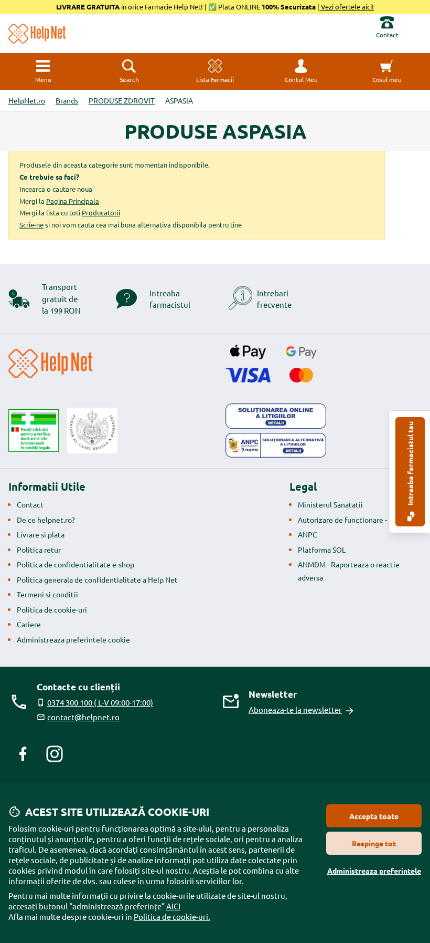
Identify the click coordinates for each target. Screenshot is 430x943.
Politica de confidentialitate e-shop (75, 564)
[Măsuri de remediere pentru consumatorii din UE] (275, 416)
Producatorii (101, 212)
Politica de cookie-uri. (172, 916)
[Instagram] (54, 754)
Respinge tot (374, 843)
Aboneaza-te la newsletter (295, 709)
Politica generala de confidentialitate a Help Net (97, 579)
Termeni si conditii (47, 594)
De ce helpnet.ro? (46, 519)
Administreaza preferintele (374, 870)
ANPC (307, 534)
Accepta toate (374, 816)
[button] (301, 71)
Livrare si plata (40, 534)
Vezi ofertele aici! (346, 6)
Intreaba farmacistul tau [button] (410, 464)
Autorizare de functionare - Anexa (353, 519)
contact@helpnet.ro (83, 717)
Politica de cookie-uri (52, 609)
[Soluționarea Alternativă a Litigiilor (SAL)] (275, 445)
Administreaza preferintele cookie (73, 639)
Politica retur (39, 549)
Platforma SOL (322, 549)
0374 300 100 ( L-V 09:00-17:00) (100, 702)
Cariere (29, 624)
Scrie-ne (31, 224)
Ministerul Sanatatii (330, 504)
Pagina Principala (72, 200)
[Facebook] (23, 754)
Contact (30, 504)
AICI (173, 906)
